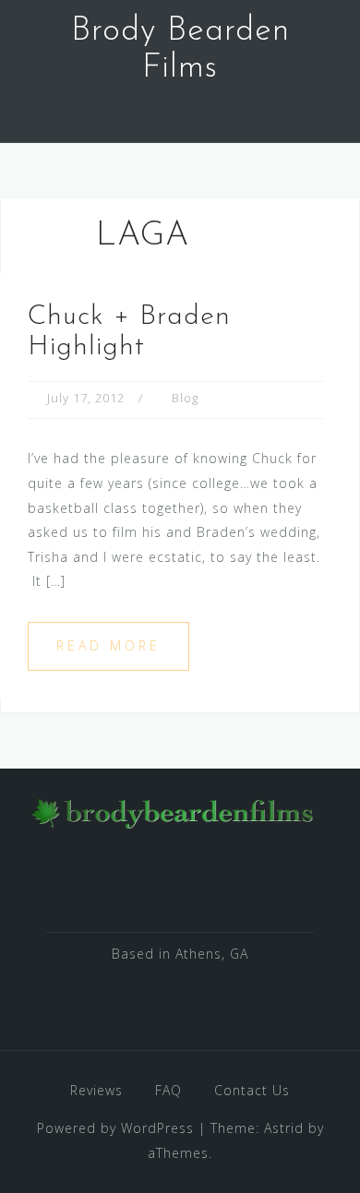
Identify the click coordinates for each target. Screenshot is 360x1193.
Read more (108, 645)
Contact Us (252, 1090)
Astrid (284, 1128)
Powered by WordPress (115, 1128)
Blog (185, 397)
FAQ (168, 1090)
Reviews (96, 1090)
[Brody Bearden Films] (173, 810)
